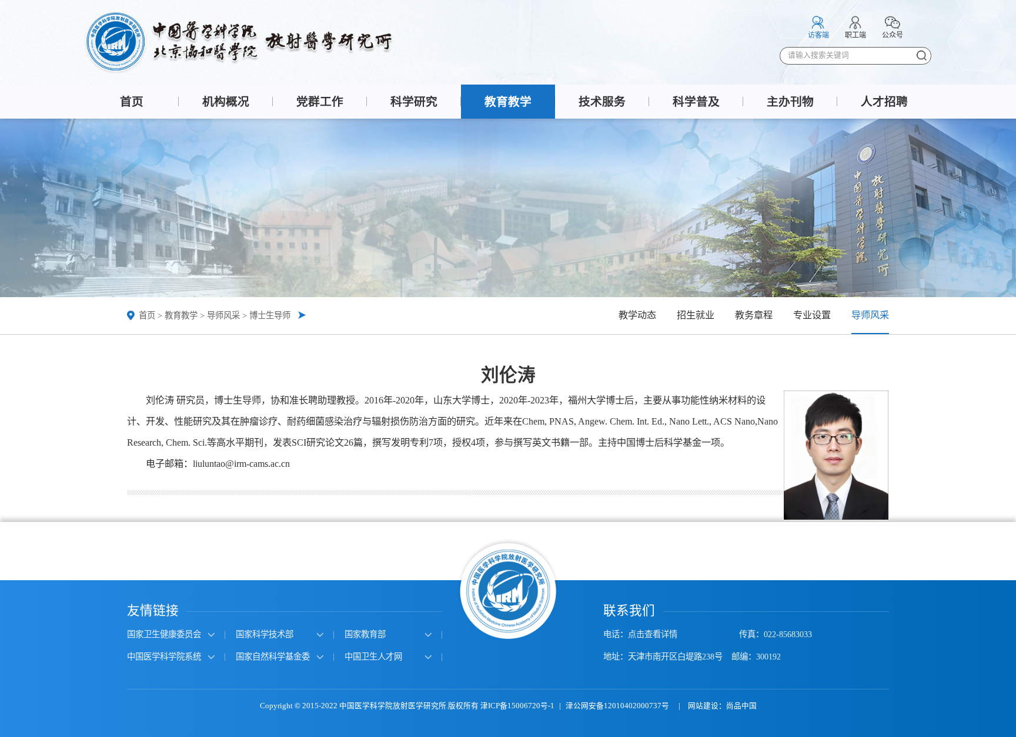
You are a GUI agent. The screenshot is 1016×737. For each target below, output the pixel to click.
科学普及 (696, 101)
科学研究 (413, 101)
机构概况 (225, 101)
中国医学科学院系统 (164, 656)
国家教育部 (365, 634)
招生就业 (695, 315)
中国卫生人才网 (373, 656)
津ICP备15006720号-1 (517, 706)
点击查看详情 (652, 634)
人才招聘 (884, 101)
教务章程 (754, 315)
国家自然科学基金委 (273, 656)
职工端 (855, 35)
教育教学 (508, 101)
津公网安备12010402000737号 (618, 706)
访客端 (818, 35)
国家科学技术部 (264, 634)
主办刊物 (790, 101)
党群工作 (319, 101)
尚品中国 (741, 706)
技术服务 (602, 101)
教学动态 (637, 315)
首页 (131, 101)
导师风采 (223, 315)
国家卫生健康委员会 (164, 634)
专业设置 (812, 315)
